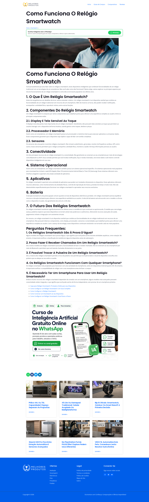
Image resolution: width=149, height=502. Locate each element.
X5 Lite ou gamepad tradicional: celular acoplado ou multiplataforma (71, 406)
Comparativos (112, 4)
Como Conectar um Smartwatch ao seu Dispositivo (46, 294)
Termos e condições (83, 473)
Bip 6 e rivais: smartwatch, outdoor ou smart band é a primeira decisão (107, 405)
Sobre (79, 481)
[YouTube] (112, 474)
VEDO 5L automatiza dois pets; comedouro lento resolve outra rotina (106, 444)
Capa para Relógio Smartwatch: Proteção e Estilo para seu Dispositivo (53, 286)
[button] (28, 375)
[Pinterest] (108, 474)
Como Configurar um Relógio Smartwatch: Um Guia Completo (50, 289)
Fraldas (52, 483)
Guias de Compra (99, 4)
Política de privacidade (84, 470)
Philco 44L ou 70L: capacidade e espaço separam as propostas (39, 405)
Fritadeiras (53, 481)
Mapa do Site (81, 478)
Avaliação (53, 470)
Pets (51, 478)
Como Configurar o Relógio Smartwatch (43, 291)
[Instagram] (105, 474)
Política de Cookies (83, 476)
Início (89, 4)
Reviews (122, 4)
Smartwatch (34, 28)
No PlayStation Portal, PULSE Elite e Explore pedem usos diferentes (74, 444)
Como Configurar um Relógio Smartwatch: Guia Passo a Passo (50, 296)
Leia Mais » (31, 412)
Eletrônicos (53, 476)
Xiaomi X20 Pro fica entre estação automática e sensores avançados (40, 444)
